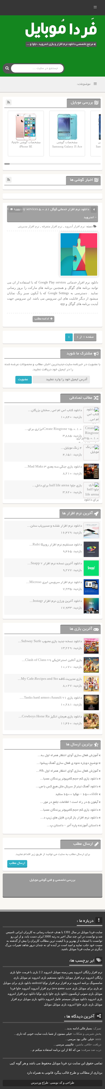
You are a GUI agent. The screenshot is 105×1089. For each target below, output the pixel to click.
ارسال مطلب (17, 863)
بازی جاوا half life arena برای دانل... (57, 485)
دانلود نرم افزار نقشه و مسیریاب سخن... (54, 526)
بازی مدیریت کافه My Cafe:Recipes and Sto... (50, 679)
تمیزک (97, 1028)
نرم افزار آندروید (75, 226)
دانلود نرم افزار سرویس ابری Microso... (54, 582)
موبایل (48, 1004)
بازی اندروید (95, 999)
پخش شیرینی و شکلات (87, 1033)
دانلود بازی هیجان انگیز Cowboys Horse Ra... (50, 716)
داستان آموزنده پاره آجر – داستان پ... (72, 825)
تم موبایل (25, 977)
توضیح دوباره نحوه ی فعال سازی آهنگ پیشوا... (67, 763)
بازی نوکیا (42, 993)
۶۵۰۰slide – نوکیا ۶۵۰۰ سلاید (76, 794)
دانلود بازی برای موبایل (17, 983)
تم (101, 988)
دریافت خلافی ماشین (88, 1044)
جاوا (18, 988)
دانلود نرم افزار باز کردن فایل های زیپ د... (69, 818)
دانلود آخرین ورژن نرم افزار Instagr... (56, 601)
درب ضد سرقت (91, 1049)
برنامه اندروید (80, 983)
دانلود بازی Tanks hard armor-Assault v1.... (51, 698)
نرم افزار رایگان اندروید (88, 972)
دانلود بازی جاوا (58, 993)
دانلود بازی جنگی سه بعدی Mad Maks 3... (53, 467)
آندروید (26, 988)
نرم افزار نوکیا (51, 983)
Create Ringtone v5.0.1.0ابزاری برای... (53, 429)
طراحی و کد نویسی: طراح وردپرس (52, 1082)
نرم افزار (66, 983)
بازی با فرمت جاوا (27, 972)
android (37, 983)
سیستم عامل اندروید (58, 999)
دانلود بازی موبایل (34, 999)
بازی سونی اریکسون (81, 993)
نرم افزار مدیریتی (28, 226)
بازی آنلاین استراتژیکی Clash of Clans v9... (52, 660)
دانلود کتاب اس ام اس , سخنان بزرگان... (55, 410)
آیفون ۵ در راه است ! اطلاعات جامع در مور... (69, 802)
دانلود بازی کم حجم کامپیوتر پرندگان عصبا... (69, 779)
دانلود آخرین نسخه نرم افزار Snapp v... (54, 563)
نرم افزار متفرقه (52, 226)
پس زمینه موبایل (63, 972)
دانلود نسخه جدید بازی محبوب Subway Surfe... (50, 641)
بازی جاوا (82, 1004)
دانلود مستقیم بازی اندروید (48, 977)
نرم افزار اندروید (18, 993)
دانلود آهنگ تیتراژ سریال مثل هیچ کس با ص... (67, 786)
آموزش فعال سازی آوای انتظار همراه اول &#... (67, 771)
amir (98, 1039)
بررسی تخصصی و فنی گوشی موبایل (52, 880)
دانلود (32, 993)
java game (58, 988)
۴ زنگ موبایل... (71, 448)
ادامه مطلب (41, 319)
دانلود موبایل (79, 999)
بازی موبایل (59, 1004)
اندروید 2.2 (45, 972)
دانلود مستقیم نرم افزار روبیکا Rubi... (55, 545)
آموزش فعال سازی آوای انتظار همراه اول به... (68, 755)
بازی (91, 1004)
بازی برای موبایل (88, 988)
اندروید (71, 1004)
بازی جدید (71, 988)
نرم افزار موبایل (75, 977)
